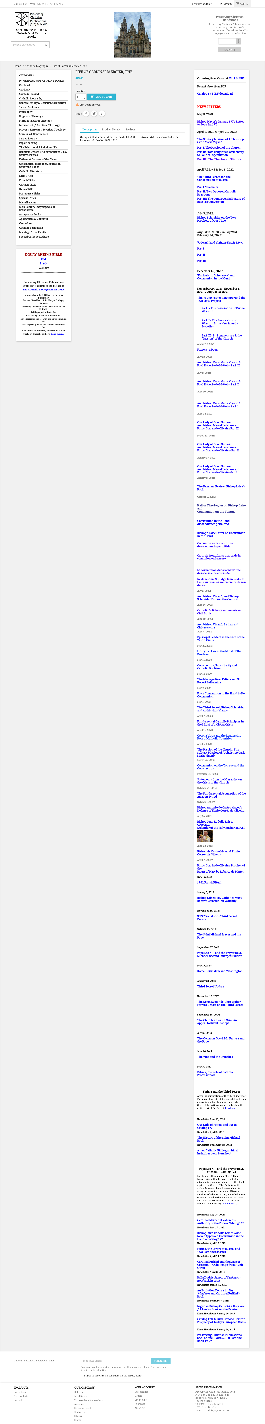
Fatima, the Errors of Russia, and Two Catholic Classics (218, 1250)
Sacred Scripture (29, 107)
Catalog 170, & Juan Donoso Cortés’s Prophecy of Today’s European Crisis (221, 1320)
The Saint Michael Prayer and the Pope (219, 936)
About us (79, 1404)
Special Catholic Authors (34, 236)
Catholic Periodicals (31, 227)
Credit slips (141, 1399)
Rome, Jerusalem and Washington (220, 971)
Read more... (57, 334)
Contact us (79, 1412)
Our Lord (24, 85)
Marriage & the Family (32, 232)
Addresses (140, 1403)
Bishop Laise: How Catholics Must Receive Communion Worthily (219, 899)
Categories (26, 75)
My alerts (140, 1407)
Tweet (94, 113)
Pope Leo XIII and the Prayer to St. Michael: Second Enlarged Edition (219, 954)
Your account (145, 1387)
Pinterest (102, 113)
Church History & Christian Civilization (42, 102)
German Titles (27, 184)
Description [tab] (90, 129)
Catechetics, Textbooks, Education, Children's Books (40, 165)
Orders (138, 1395)
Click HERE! (221, 78)
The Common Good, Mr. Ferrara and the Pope (221, 1040)
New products (21, 1396)
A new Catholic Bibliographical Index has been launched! (217, 1152)
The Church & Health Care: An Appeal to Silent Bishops (217, 1022)
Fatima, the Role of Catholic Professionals (215, 1074)
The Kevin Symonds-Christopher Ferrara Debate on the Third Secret (220, 1003)
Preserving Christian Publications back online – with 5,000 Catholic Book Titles (219, 1338)
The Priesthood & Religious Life (38, 147)
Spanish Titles (27, 198)
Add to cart (101, 97)
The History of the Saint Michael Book (218, 1139)
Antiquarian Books (30, 214)
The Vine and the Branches (215, 1056)
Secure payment (82, 1408)
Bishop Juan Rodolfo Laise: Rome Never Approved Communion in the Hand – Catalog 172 (220, 1236)
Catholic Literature (30, 171)
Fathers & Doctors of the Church (38, 159)
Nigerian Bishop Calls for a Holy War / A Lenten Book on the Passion (221, 1308)
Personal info (141, 1391)
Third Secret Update (210, 986)
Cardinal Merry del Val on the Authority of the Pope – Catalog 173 (220, 1222)
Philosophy (26, 111)
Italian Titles (26, 189)
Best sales (19, 1400)
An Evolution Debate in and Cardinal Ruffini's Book (218, 1293)
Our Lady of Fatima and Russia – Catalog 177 (218, 1126)
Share (86, 113)
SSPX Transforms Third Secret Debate (217, 918)
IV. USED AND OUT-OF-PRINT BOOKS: (41, 80)
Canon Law (25, 223)
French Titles (27, 180)
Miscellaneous (27, 202)
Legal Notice (80, 1396)
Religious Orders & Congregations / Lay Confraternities (43, 153)
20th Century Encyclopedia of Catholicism (37, 208)
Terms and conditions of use (88, 1400)
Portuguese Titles (29, 193)
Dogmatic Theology (31, 116)
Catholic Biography (30, 98)
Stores (77, 1420)
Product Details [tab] (111, 129)
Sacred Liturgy (28, 138)
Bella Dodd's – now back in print (219, 1279)
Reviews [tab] (130, 129)
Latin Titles (26, 175)
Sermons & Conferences (33, 134)
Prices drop (20, 1392)
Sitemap (78, 1416)
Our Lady (24, 89)
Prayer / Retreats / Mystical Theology (42, 129)
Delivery (78, 1392)
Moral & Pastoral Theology (35, 120)
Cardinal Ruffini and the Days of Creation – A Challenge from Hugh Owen (220, 1264)
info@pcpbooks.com (219, 1410)
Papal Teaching (28, 142)
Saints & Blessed (29, 94)
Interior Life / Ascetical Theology (39, 125)
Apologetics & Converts (33, 218)
